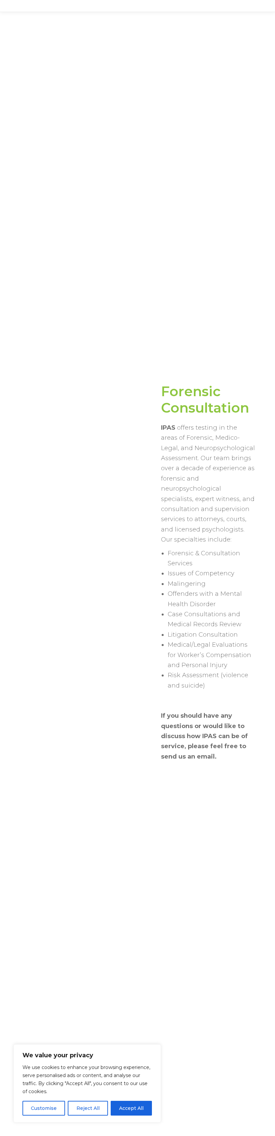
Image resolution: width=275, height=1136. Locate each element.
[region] (87, 1083)
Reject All (88, 1108)
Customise (44, 1108)
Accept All (131, 1108)
